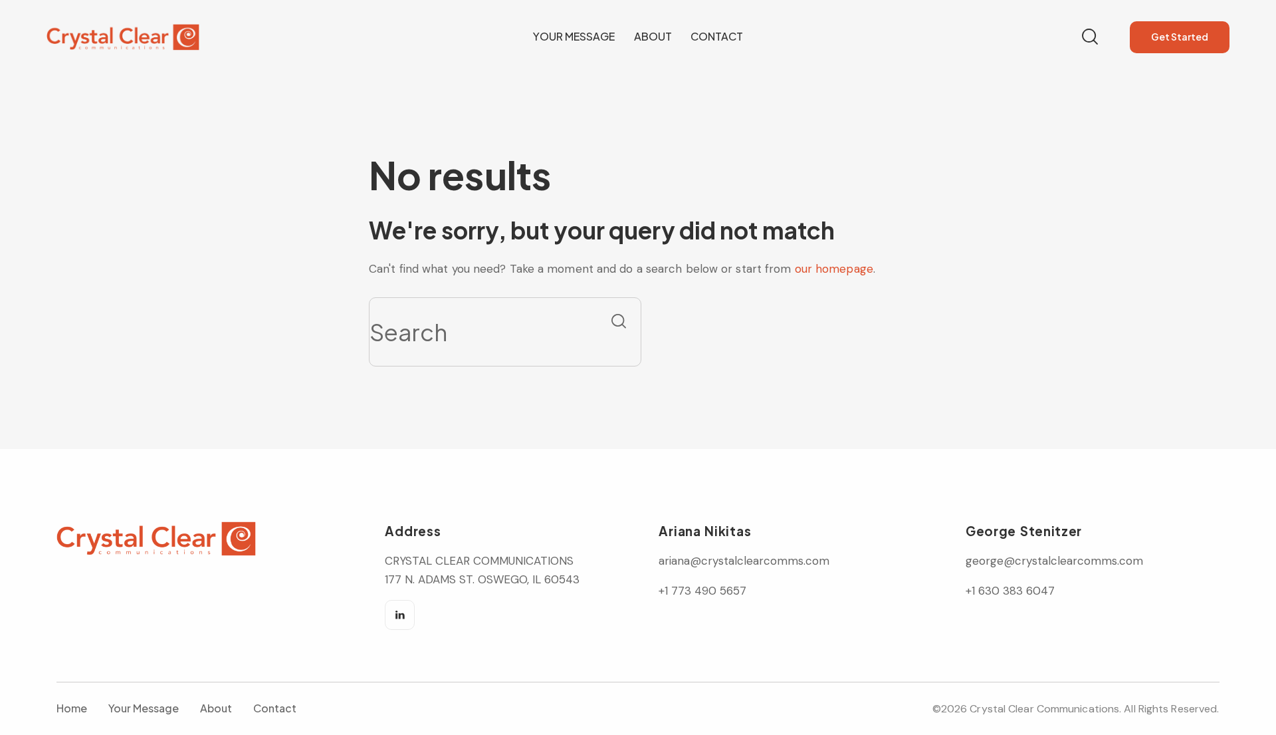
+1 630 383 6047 (1010, 590)
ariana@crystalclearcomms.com (746, 560)
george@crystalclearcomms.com (1054, 560)
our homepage (834, 268)
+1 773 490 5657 (702, 590)
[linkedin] (400, 615)
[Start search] (618, 321)
